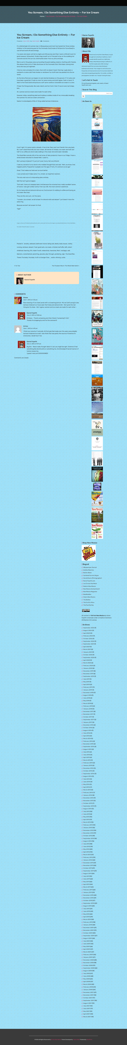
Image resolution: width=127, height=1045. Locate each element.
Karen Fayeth (35, 41)
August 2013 (87, 808)
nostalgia (64, 250)
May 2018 (86, 700)
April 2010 (86, 917)
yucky (63, 257)
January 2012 (87, 860)
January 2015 (87, 765)
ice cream (48, 247)
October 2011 (87, 868)
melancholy (45, 250)
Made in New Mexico (89, 586)
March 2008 (87, 984)
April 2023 (86, 633)
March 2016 (87, 738)
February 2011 (87, 890)
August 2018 (87, 695)
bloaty (57, 244)
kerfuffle (61, 247)
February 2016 (88, 741)
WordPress (89, 1039)
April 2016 (86, 736)
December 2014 (88, 768)
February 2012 (88, 857)
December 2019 (88, 671)
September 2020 (88, 657)
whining (58, 257)
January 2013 (87, 827)
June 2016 (86, 733)
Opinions (19, 254)
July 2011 (86, 876)
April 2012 (86, 852)
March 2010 (87, 919)
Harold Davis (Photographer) (92, 578)
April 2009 (86, 949)
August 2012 (87, 841)
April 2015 (86, 757)
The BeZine (86, 600)
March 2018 (87, 703)
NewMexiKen (87, 594)
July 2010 (86, 908)
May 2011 (86, 881)
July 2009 (86, 941)
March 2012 (87, 854)
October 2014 (87, 771)
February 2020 (88, 665)
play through (50, 254)
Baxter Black (87, 572)
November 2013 (88, 800)
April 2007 (86, 1014)
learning (26, 250)
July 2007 (86, 1006)
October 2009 (87, 933)
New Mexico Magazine (90, 591)
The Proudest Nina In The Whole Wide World (65, 266)
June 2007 (86, 1008)
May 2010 (86, 914)
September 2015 (88, 746)
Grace (25, 298)
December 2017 (88, 711)
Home (42, 16)
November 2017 (88, 714)
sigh (63, 254)
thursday (31, 257)
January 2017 (87, 722)
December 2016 (88, 725)
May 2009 (86, 946)
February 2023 (88, 636)
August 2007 (87, 1003)
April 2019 (86, 684)
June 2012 (86, 846)
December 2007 (88, 992)
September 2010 (88, 903)
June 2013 (86, 814)
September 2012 (88, 838)
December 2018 (88, 692)
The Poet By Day (88, 605)
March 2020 (87, 663)
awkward (32, 244)
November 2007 (88, 995)
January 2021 (87, 652)
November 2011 (88, 865)
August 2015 (87, 749)
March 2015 (87, 760)
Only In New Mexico (89, 597)
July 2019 (86, 679)
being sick (51, 244)
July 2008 (86, 973)
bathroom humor (41, 244)
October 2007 (87, 998)
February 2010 (88, 922)
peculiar (42, 254)
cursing (19, 247)
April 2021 (86, 646)
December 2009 (88, 927)
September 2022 (88, 641)
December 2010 (88, 895)
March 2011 (87, 887)
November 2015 (88, 744)
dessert (31, 247)
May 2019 (86, 682)
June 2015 (86, 755)
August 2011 (87, 873)
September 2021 (88, 644)
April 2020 (86, 660)
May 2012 (86, 849)
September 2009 (88, 935)
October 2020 (87, 655)
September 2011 (88, 871)
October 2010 (87, 900)
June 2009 (86, 944)
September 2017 (88, 719)
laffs (66, 247)
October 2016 (87, 727)
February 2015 (88, 763)
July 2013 (86, 811)
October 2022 (87, 638)
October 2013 (87, 803)
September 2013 (88, 806)
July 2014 (86, 779)
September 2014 (88, 773)
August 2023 (87, 630)
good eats (41, 247)
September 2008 (88, 968)
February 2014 (88, 792)
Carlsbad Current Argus (91, 575)
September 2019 (88, 676)
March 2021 (87, 649)
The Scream (27, 223)
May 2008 (86, 979)
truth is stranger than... (42, 257)
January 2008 (87, 989)
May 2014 (86, 784)
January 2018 (87, 709)
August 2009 (87, 938)
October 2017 (87, 717)
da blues (25, 247)
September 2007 (88, 1000)
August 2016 (87, 730)
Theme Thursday (25, 226)
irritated (55, 247)
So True (18, 266)
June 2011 (86, 879)
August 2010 (87, 906)
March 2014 (87, 790)
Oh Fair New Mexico (56, 1039)
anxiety (26, 244)
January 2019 (87, 690)
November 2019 (88, 673)
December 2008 (88, 960)
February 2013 (88, 825)
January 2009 (87, 957)
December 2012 (88, 830)
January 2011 (87, 892)
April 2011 (86, 884)
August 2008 (87, 971)
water (53, 257)
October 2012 (87, 835)
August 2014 (87, 776)
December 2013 (88, 798)
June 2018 (86, 698)
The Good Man (70, 254)
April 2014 (86, 787)
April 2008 (86, 981)
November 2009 (88, 930)
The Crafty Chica (88, 602)
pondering (58, 254)
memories (53, 250)
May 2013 (86, 817)
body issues (63, 244)
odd (68, 250)
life (31, 250)
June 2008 (86, 976)
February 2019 (88, 687)
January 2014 (87, 795)
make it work (37, 250)
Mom (58, 250)
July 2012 (86, 844)
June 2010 (86, 911)
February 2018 (88, 706)
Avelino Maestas (88, 570)
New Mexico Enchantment (91, 589)
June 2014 (86, 782)
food (35, 247)
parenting (36, 254)
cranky (70, 244)
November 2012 (88, 833)
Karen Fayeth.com (89, 581)
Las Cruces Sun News (90, 583)
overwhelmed (27, 254)
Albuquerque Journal (90, 567)
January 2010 (87, 925)
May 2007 (86, 1011)
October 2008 (87, 965)
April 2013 (86, 819)
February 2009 (88, 954)
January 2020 (87, 668)
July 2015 (86, 752)
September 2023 (88, 628)
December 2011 (88, 863)
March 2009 (87, 952)
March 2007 (87, 1016)
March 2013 (87, 822)
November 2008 (88, 962)
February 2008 (88, 987)
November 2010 (88, 898)
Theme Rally (76, 1039)
